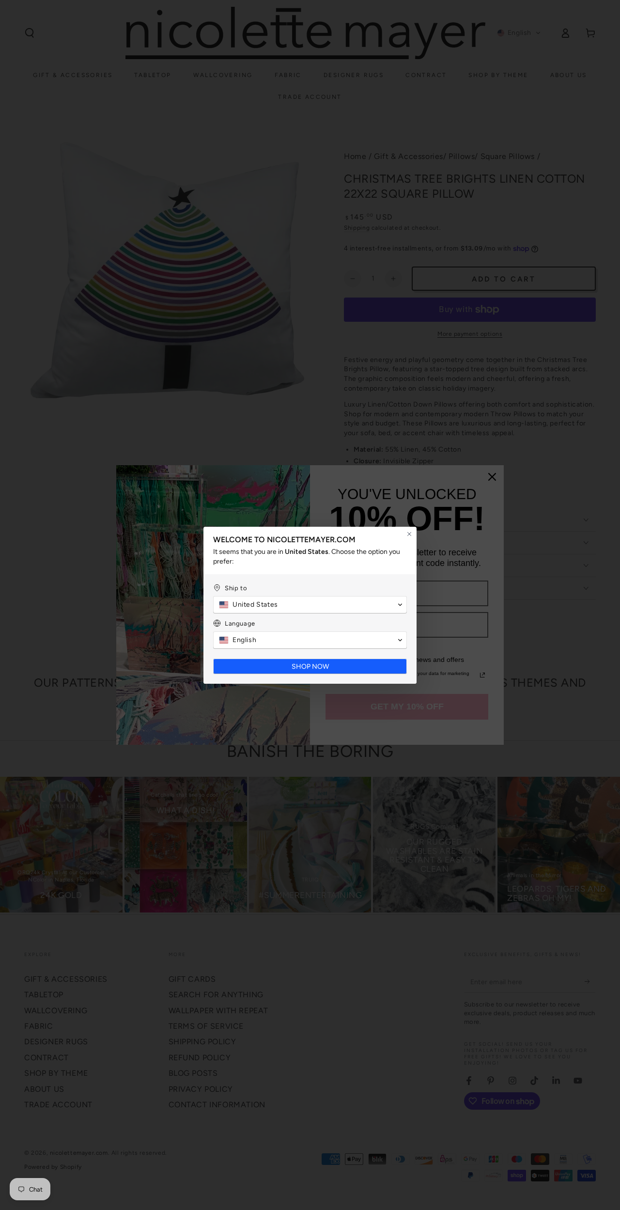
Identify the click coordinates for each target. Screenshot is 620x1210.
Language (240, 623)
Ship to (236, 588)
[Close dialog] (409, 534)
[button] (310, 604)
